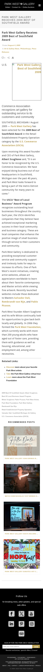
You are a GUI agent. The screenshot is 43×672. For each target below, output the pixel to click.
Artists (7, 7)
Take (8, 374)
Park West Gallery (25, 403)
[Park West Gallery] (20, 5)
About (4, 665)
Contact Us (16, 7)
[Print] (14, 57)
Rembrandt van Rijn (13, 301)
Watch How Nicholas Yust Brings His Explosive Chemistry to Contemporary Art (22, 496)
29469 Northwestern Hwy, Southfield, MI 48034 (23, 662)
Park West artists (32, 399)
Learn (9, 377)
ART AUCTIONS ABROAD (22, 659)
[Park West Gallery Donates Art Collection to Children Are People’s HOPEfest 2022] (22, 554)
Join (36, 647)
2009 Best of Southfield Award (13, 393)
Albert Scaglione (31, 393)
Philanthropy (25, 49)
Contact (14, 665)
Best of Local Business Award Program (16, 396)
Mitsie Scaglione (8, 399)
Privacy (38, 665)
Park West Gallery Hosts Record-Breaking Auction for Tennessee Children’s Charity (22, 534)
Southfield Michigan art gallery (24, 413)
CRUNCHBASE (31, 657)
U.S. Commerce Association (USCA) (15, 416)
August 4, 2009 (14, 45)
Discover (10, 367)
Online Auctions (28, 7)
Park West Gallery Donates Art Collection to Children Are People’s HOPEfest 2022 (22, 571)
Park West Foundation (28, 327)
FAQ (9, 665)
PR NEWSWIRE (11, 657)
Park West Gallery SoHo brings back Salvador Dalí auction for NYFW (22, 458)
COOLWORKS (21, 657)
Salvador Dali (22, 297)
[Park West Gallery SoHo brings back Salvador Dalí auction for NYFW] (22, 441)
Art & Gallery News (11, 49)
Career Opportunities (26, 665)
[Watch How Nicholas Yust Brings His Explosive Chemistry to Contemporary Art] (22, 478)
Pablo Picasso (20, 399)
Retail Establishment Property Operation (17, 409)
